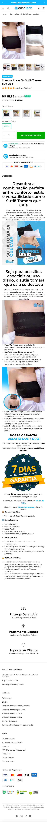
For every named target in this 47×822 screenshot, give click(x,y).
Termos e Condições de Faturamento (17, 725)
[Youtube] (29, 816)
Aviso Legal (7, 698)
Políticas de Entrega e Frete (13, 710)
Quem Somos (8, 758)
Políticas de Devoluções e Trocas (16, 706)
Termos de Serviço (9, 721)
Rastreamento (8, 761)
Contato (5, 746)
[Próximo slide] (44, 2)
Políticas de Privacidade (12, 713)
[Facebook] (17, 816)
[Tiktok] (25, 816)
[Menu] (3, 8)
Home (4, 14)
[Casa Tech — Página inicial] (23, 8)
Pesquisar (6, 754)
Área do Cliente (8, 738)
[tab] (6, 67)
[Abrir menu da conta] (38, 8)
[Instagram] (21, 816)
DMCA (4, 702)
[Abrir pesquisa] (8, 8)
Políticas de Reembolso (12, 717)
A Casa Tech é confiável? (12, 742)
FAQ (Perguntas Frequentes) (14, 750)
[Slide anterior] (2, 2)
